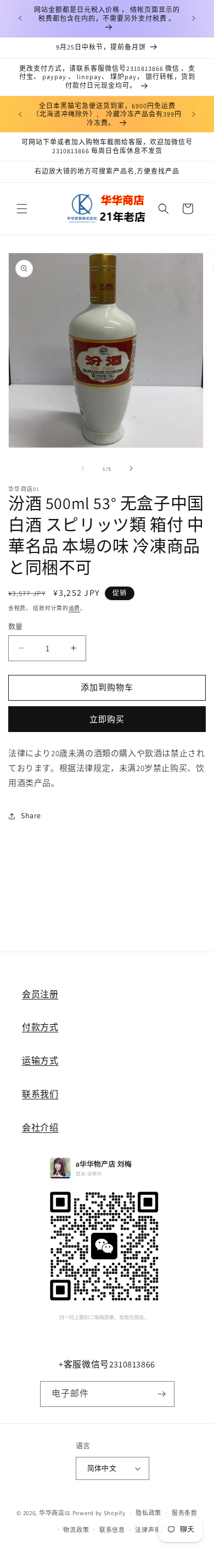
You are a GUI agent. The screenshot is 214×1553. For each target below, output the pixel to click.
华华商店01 (55, 1513)
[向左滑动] (83, 468)
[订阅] (162, 1394)
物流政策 (76, 1530)
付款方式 (40, 1027)
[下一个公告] (194, 18)
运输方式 (40, 1060)
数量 (15, 626)
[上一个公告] (20, 18)
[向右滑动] (131, 468)
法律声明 (148, 1530)
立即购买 (107, 719)
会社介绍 (40, 1127)
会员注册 (40, 994)
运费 (74, 608)
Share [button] (31, 815)
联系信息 (112, 1530)
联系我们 (40, 1094)
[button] (22, 209)
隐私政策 (148, 1513)
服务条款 (185, 1513)
